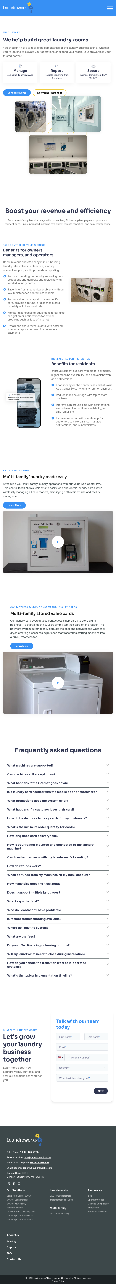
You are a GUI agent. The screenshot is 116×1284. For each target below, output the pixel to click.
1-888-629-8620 (39, 1162)
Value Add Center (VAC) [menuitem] (19, 1195)
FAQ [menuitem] (9, 1253)
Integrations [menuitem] (93, 1207)
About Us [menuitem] (13, 1235)
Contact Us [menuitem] (14, 1259)
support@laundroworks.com (36, 1168)
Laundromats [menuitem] (59, 1190)
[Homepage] (24, 1145)
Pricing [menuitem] (11, 1241)
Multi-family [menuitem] (58, 1208)
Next (101, 1090)
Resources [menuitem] (95, 1190)
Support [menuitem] (12, 1247)
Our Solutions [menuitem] (16, 1190)
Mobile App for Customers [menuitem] (20, 1219)
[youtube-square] (19, 1183)
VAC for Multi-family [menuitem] (16, 1203)
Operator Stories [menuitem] (96, 1199)
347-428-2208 (29, 1152)
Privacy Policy (58, 1281)
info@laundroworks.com (37, 1157)
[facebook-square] (14, 1183)
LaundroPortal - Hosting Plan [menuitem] (21, 1211)
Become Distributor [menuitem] (97, 1211)
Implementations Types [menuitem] (61, 1199)
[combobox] (82, 1067)
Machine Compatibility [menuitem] (98, 1203)
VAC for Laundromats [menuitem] (17, 1199)
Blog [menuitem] (90, 1195)
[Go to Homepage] (18, 12)
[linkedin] (9, 1183)
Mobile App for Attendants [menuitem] (20, 1215)
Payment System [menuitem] (15, 1207)
